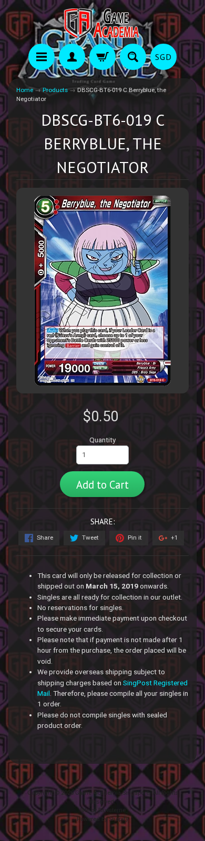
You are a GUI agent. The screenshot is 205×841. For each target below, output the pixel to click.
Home (24, 90)
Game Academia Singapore (112, 792)
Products (55, 90)
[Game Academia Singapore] (102, 23)
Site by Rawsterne (103, 810)
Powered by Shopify (102, 819)
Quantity (102, 439)
